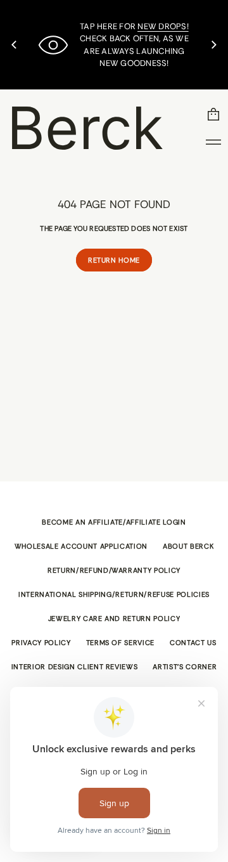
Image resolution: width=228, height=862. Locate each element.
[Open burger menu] (213, 142)
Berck (85, 128)
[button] (213, 114)
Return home (114, 260)
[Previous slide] (14, 45)
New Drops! (163, 26)
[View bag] (213, 114)
